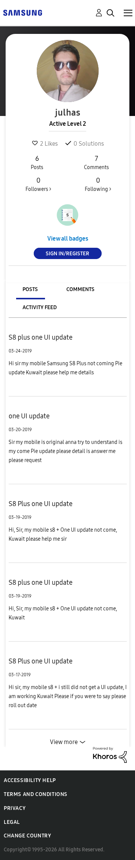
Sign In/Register (67, 253)
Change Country (27, 836)
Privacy (15, 808)
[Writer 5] (67, 215)
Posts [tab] (30, 289)
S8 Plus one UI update (40, 504)
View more (64, 742)
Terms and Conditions (36, 794)
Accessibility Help (30, 780)
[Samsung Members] (22, 12)
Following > (98, 184)
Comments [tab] (80, 289)
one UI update (29, 416)
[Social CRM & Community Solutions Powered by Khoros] (110, 754)
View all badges (67, 238)
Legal (12, 822)
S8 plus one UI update (40, 337)
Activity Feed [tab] (39, 307)
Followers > (38, 184)
